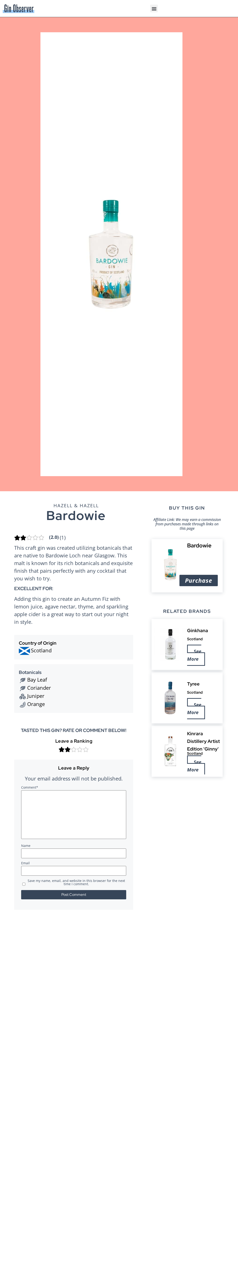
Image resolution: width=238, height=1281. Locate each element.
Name (25, 846)
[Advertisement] (187, 813)
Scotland (195, 639)
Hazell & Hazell (76, 505)
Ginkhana (197, 630)
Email (25, 863)
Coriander (39, 687)
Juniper (35, 695)
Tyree (193, 684)
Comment (29, 788)
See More (194, 655)
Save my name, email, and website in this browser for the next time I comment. (76, 882)
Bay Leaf (37, 679)
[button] (154, 8)
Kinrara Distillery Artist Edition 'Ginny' (203, 741)
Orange (36, 703)
